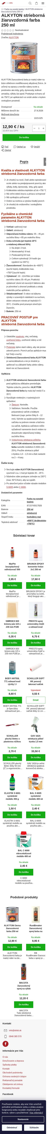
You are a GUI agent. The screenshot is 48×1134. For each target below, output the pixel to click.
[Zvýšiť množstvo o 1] (43, 128)
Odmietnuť (12, 1127)
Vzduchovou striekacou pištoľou (26, 440)
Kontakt (6, 1069)
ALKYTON (14, 37)
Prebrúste (10, 347)
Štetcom (15, 405)
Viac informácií (36, 1113)
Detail (35, 700)
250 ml (30, 509)
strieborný (32, 513)
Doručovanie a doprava (13, 1061)
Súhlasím (34, 1127)
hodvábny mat (34, 517)
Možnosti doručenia (10, 114)
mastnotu (20, 336)
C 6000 (22, 487)
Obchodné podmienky (13, 1073)
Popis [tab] (24, 161)
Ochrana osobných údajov (14, 1076)
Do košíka (24, 137)
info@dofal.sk (15, 1030)
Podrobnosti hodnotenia (12, 34)
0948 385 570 (15, 1036)
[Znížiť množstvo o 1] (34, 128)
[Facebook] (5, 1044)
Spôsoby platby (10, 1065)
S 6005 (9, 487)
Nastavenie (23, 1119)
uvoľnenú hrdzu (13, 340)
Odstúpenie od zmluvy (13, 1084)
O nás (5, 1057)
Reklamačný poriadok (12, 1080)
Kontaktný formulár (11, 1088)
